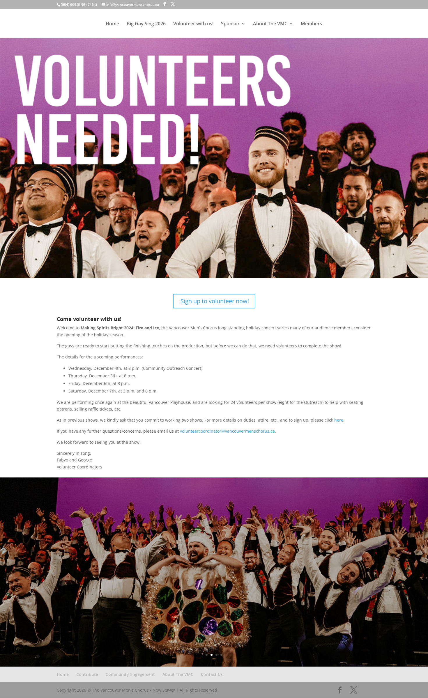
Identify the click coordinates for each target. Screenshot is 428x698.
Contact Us (212, 674)
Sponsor (230, 24)
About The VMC (270, 24)
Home (112, 24)
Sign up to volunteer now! (215, 301)
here (338, 420)
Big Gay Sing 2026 (146, 24)
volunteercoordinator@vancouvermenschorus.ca (227, 431)
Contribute (87, 674)
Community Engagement (130, 674)
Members (311, 24)
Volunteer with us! (193, 24)
